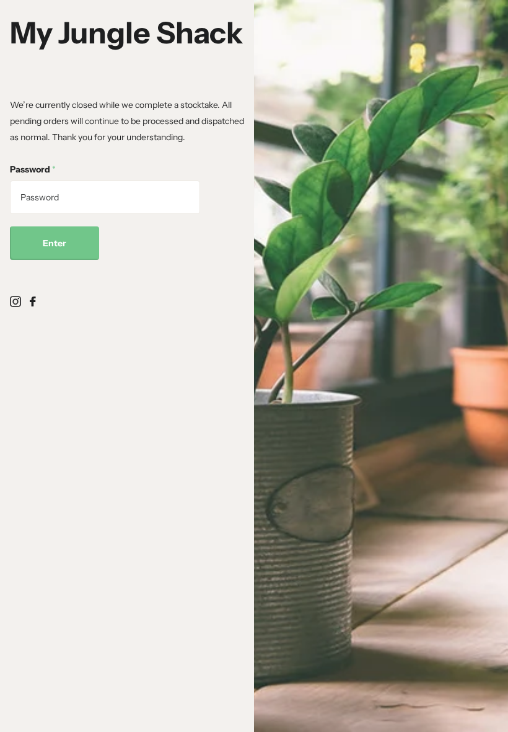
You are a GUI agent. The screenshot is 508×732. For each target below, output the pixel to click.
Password (33, 169)
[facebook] (33, 301)
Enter (54, 243)
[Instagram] (15, 301)
